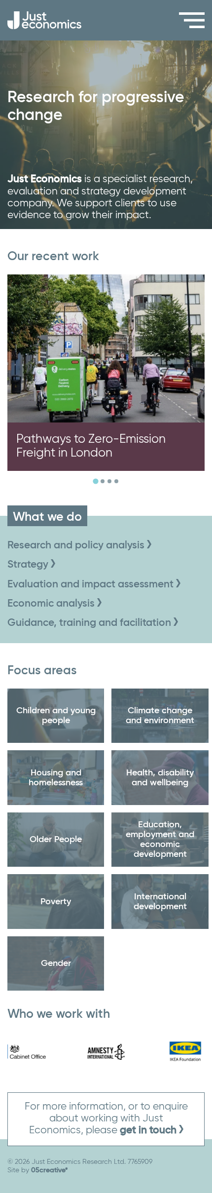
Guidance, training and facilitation (90, 623)
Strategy (29, 565)
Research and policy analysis (77, 545)
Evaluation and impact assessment (91, 584)
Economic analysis (52, 604)
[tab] (95, 481)
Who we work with (58, 1014)
